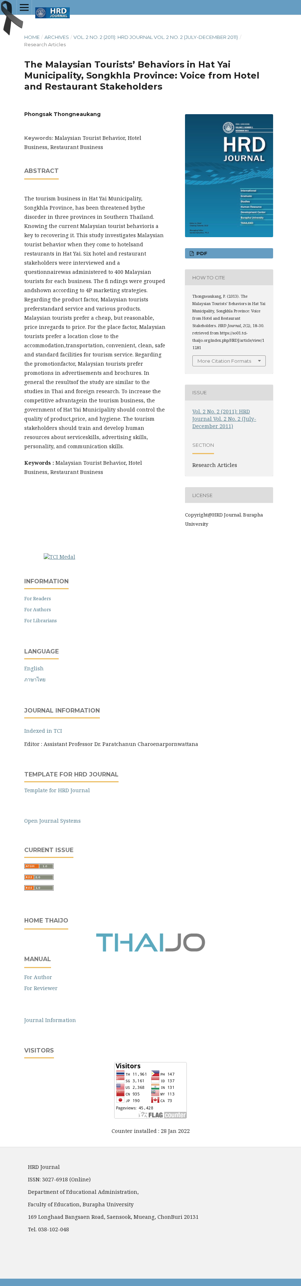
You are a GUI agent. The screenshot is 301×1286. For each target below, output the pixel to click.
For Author (38, 977)
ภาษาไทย (35, 679)
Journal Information (50, 1020)
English (34, 668)
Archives (56, 37)
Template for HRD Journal (57, 790)
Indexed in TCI (43, 730)
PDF (201, 253)
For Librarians (40, 620)
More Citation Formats (224, 361)
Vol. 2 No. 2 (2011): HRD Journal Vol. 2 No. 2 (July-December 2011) (155, 37)
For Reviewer (41, 988)
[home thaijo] (150, 949)
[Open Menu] (24, 7)
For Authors (37, 609)
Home (32, 37)
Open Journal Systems (52, 820)
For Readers (37, 598)
